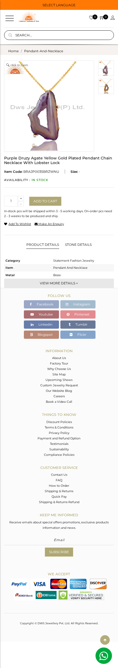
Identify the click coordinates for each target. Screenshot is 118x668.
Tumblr (81, 324)
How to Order (59, 486)
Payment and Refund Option (59, 438)
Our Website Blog (59, 391)
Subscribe (59, 552)
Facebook (44, 304)
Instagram (81, 304)
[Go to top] (105, 640)
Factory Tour (59, 363)
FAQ (59, 480)
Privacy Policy (59, 433)
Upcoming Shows (59, 380)
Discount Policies (59, 422)
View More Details (58, 283)
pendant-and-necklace (43, 51)
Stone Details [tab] (78, 245)
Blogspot (45, 334)
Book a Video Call (59, 402)
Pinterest (81, 314)
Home (13, 51)
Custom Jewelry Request (59, 385)
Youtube (45, 314)
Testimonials (59, 444)
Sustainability (59, 449)
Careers (59, 396)
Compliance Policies (59, 455)
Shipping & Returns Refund (59, 502)
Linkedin (45, 324)
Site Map (59, 374)
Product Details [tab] (42, 245)
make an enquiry (51, 224)
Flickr (81, 334)
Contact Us (59, 475)
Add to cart (45, 201)
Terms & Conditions (59, 427)
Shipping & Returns (59, 491)
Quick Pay (59, 496)
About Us (59, 358)
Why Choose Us (59, 369)
